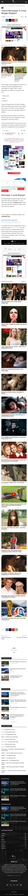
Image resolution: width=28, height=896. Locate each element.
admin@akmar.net (17, 875)
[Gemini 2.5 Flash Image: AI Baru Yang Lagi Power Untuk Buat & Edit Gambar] (5, 702)
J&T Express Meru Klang (9, 729)
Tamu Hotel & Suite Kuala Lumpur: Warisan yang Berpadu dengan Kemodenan (17, 716)
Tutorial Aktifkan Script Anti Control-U (14, 753)
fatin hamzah (4, 749)
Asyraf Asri (3, 770)
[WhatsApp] (16, 20)
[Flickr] (14, 885)
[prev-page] (2, 683)
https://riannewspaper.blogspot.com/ (10, 222)
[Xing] (14, 652)
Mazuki (2, 736)
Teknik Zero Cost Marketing (12, 736)
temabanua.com (15, 227)
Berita (3, 665)
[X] (10, 20)
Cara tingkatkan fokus (11, 755)
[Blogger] (7, 885)
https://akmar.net (14, 650)
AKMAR (2, 753)
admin (3, 16)
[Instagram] (17, 885)
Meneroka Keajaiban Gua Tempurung (18, 661)
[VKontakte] (20, 885)
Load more (13, 721)
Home (2, 5)
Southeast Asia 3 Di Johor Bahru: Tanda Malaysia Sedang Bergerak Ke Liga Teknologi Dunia (18, 694)
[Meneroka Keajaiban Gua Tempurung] (5, 663)
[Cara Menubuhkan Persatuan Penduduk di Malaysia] (5, 678)
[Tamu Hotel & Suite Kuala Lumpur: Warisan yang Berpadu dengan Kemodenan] (5, 716)
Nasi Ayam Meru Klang (22, 637)
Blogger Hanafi (4, 760)
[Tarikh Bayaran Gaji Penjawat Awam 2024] (5, 671)
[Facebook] (7, 20)
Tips (5, 5)
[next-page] (4, 683)
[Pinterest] (13, 20)
